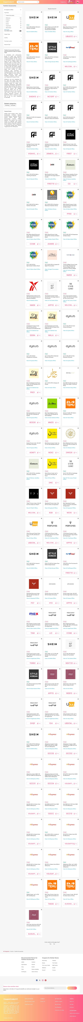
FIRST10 (50, 184)
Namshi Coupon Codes (30, 1001)
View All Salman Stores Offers (50, 209)
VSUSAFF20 (32, 874)
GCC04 (51, 783)
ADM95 (51, 244)
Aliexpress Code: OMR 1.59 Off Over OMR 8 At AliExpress (34, 774)
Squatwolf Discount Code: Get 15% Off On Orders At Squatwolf (33, 595)
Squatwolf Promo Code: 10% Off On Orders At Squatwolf (52, 504)
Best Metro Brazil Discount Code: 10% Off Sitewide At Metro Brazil (33, 236)
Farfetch (14, 115)
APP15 (51, 693)
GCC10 (69, 813)
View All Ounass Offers (50, 598)
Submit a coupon (58, 1001)
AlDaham (10, 124)
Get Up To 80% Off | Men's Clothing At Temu (69, 413)
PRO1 (32, 392)
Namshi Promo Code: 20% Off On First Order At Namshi (70, 145)
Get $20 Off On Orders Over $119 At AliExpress (33, 865)
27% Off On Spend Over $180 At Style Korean (34, 684)
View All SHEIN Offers (32, 31)
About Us (72, 1001)
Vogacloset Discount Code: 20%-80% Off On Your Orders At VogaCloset (52, 715)
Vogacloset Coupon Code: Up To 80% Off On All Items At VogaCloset (34, 655)
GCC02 (69, 753)
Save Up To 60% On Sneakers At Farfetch (34, 118)
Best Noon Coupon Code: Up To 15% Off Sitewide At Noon (52, 443)
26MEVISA (51, 154)
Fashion (11, 951)
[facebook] (37, 980)
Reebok (6, 120)
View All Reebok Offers (32, 300)
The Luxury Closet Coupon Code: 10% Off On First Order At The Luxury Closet (70, 297)
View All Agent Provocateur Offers (51, 270)
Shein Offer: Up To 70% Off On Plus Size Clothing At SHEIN (51, 655)
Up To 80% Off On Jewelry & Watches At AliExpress (52, 835)
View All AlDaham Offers (69, 447)
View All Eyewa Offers (68, 330)
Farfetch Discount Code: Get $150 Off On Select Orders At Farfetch (52, 145)
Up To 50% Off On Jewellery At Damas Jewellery (33, 474)
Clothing (7, 105)
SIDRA (32, 335)
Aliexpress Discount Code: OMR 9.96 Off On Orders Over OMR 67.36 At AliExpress (52, 775)
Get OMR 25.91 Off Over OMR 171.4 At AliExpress (70, 804)
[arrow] (82, 511)
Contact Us (42, 1001)
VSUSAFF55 (32, 814)
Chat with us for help (59, 1010)
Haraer (6, 122)
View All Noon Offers (50, 447)
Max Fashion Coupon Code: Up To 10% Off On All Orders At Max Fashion (33, 625)
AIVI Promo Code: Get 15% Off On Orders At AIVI (69, 684)
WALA (50, 335)
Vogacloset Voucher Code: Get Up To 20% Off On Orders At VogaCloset (52, 625)
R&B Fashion (55, 965)
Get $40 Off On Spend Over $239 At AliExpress (33, 835)
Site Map (71, 1004)
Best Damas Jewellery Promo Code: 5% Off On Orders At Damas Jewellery (70, 176)
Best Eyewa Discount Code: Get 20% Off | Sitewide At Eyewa (33, 414)
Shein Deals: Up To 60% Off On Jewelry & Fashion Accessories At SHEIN (51, 28)
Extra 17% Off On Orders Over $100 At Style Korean (52, 564)
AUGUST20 (33, 934)
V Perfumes (7, 125)
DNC (51, 483)
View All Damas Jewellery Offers (69, 179)
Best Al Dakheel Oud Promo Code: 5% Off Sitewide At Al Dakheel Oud (33, 384)
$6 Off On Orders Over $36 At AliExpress (52, 865)
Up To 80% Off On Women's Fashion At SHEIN (33, 27)
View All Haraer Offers (50, 387)
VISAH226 (32, 154)
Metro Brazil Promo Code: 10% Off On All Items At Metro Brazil (52, 236)
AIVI (11, 126)
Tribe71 (14, 124)
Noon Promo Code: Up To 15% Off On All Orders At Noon (51, 474)
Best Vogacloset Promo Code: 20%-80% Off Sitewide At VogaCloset (70, 625)
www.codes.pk (73, 1016)
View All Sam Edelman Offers (52, 417)
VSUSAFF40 (32, 844)
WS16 (69, 513)
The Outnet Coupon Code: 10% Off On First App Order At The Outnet (52, 297)
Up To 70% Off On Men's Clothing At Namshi (32, 175)
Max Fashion (18, 125)
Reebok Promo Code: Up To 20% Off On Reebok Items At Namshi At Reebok (33, 297)
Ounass (12, 125)
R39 (51, 513)
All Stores (72, 1007)
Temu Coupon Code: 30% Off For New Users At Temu (70, 895)
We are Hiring (58, 1004)
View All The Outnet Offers (51, 300)
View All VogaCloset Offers (51, 628)
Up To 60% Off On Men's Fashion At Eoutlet (33, 205)
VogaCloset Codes (29, 1004)
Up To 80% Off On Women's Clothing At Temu (33, 57)
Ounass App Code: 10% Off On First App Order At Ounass (70, 594)
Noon (5, 124)
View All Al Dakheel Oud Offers (32, 331)
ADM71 (33, 452)
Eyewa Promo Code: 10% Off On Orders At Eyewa (34, 443)
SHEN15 (32, 96)
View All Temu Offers (32, 61)
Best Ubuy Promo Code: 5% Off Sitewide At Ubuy (70, 27)
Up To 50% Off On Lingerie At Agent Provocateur (52, 265)
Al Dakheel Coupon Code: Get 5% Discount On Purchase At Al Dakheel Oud (33, 327)
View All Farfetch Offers (51, 91)
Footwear (13, 105)
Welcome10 (69, 66)
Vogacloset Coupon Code (12, 77)
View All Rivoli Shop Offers (69, 387)
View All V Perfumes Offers (51, 538)
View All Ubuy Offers (68, 31)
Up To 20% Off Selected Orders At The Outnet (69, 654)
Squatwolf (18, 124)
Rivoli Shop (11, 122)
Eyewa (19, 121)
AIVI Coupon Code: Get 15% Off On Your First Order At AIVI (52, 685)
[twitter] (40, 980)
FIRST (69, 154)
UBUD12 (69, 36)
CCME (32, 244)
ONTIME (8, 97)
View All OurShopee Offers (69, 61)
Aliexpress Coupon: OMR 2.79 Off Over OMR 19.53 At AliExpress (70, 745)
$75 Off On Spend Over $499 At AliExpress (70, 774)
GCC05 (51, 753)
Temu (20, 113)
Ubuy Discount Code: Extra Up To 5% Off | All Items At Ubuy (33, 535)
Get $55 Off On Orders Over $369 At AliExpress (33, 804)
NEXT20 (69, 663)
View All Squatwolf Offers (51, 508)
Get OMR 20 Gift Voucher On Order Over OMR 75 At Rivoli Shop (70, 384)
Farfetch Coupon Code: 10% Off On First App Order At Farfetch (52, 88)
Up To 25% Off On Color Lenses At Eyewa (69, 326)
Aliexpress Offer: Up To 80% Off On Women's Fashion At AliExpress (70, 866)
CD (69, 184)
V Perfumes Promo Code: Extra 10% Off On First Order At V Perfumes (52, 535)
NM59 (69, 275)
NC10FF (50, 96)
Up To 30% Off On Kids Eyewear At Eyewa (69, 356)
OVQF (32, 723)
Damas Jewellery (12, 116)
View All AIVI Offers (49, 688)
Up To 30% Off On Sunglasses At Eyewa (32, 356)
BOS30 (33, 422)
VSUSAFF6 (51, 874)
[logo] (8, 2)
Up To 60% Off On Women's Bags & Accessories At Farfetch (70, 88)
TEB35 (51, 904)
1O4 (51, 723)
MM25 (51, 422)
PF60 (69, 214)
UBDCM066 (70, 723)
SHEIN (5, 113)
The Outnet (12, 120)
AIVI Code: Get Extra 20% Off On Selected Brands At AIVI (34, 925)
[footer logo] (11, 999)
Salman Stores (35, 971)
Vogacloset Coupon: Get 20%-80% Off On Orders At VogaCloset (33, 715)
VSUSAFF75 (69, 783)
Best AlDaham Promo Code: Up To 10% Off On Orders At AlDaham (70, 444)
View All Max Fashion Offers (33, 628)
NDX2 (50, 452)
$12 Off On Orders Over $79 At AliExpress (70, 835)
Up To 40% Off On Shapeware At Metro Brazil (70, 235)
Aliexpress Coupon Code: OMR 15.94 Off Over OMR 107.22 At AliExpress (51, 745)
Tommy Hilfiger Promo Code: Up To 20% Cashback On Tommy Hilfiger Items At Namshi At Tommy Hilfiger (70, 266)
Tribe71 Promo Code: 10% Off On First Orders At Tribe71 (34, 504)
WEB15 (69, 693)
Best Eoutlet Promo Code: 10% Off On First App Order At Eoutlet (52, 176)
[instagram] (43, 980)
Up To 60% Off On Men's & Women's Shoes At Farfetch (52, 118)
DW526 (69, 452)
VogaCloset (7, 126)
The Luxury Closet (46, 965)
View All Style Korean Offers (52, 61)
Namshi (19, 115)
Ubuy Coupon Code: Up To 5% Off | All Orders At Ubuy (70, 714)
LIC (50, 633)
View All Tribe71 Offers (32, 508)
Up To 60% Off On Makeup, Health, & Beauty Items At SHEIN (33, 745)
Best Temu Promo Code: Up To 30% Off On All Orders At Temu (51, 896)
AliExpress (15, 126)
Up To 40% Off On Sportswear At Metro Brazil (33, 265)
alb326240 (69, 904)
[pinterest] (46, 980)
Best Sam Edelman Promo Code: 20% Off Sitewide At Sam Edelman (51, 414)
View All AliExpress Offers (51, 748)
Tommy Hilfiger (16, 118)
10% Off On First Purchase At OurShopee (70, 564)
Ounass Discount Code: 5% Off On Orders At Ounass (51, 594)
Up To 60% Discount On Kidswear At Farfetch (69, 118)
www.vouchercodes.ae (74, 1013)
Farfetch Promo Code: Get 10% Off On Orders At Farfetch (33, 145)
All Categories (6, 951)
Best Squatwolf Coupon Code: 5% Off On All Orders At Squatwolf (70, 504)
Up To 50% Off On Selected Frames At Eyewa (51, 356)
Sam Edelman (17, 122)
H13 (51, 603)
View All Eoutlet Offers (50, 179)
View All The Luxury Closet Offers (69, 301)
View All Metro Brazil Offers (70, 209)
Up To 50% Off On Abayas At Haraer (52, 383)
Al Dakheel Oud (12, 121)
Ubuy (16, 113)
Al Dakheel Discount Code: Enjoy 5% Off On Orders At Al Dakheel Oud (52, 327)
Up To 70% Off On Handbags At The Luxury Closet (70, 474)
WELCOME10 (69, 305)
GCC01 (33, 783)
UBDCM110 (33, 543)
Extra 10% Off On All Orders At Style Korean (51, 57)
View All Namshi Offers (68, 149)
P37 (32, 603)
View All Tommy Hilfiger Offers (69, 271)
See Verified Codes (8, 30)
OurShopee (7, 115)
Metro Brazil (13, 117)
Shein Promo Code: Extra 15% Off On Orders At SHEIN (33, 87)
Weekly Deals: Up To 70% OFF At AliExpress (33, 895)
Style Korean (11, 113)
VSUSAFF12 (69, 844)
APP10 (51, 305)
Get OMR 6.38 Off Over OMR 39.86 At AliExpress (52, 804)
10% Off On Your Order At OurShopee (69, 57)
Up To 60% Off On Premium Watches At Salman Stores (51, 205)
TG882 (32, 663)
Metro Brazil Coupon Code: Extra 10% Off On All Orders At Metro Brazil (70, 206)
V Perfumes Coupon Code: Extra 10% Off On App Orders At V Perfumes (70, 535)
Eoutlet (6, 116)
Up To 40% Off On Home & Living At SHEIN (33, 564)
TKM (33, 633)
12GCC (51, 813)
